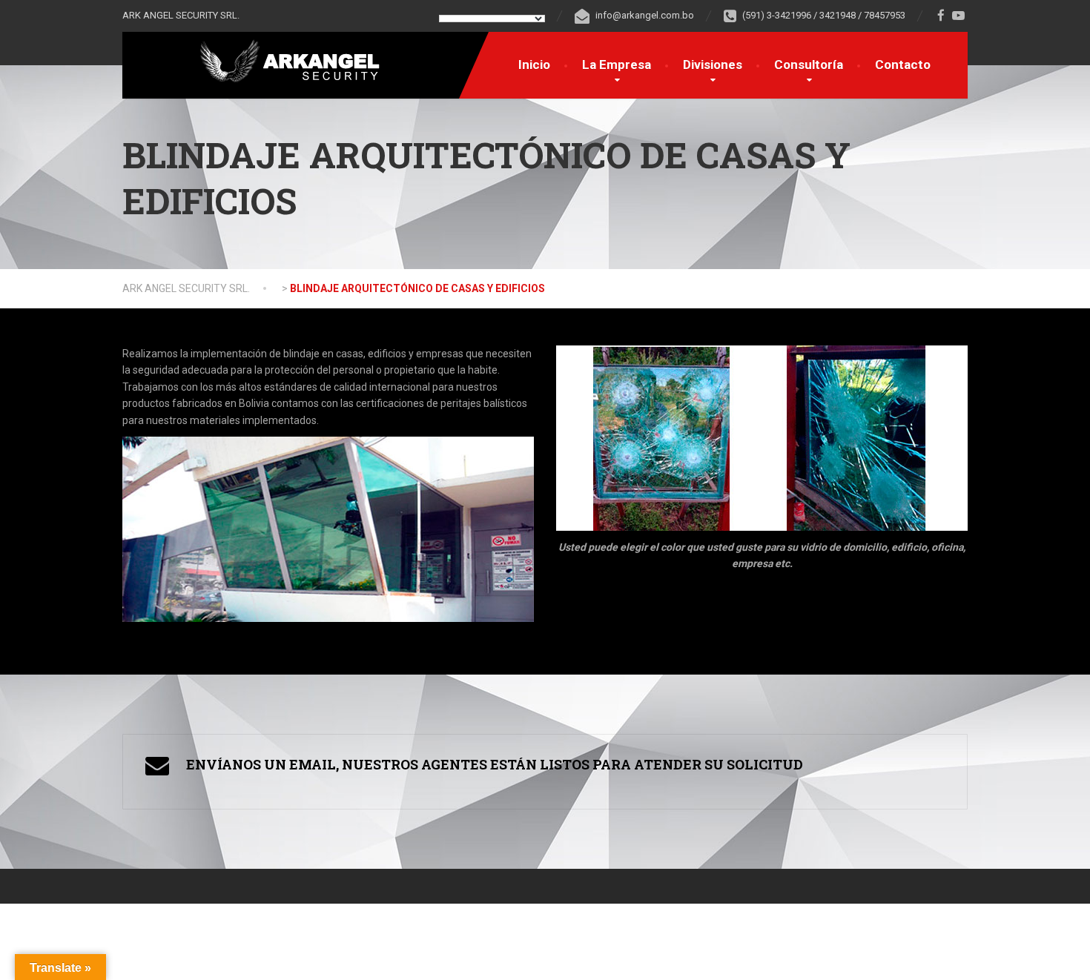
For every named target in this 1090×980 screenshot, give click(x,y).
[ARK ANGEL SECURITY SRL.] (277, 61)
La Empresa (616, 64)
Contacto (903, 64)
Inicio (534, 64)
